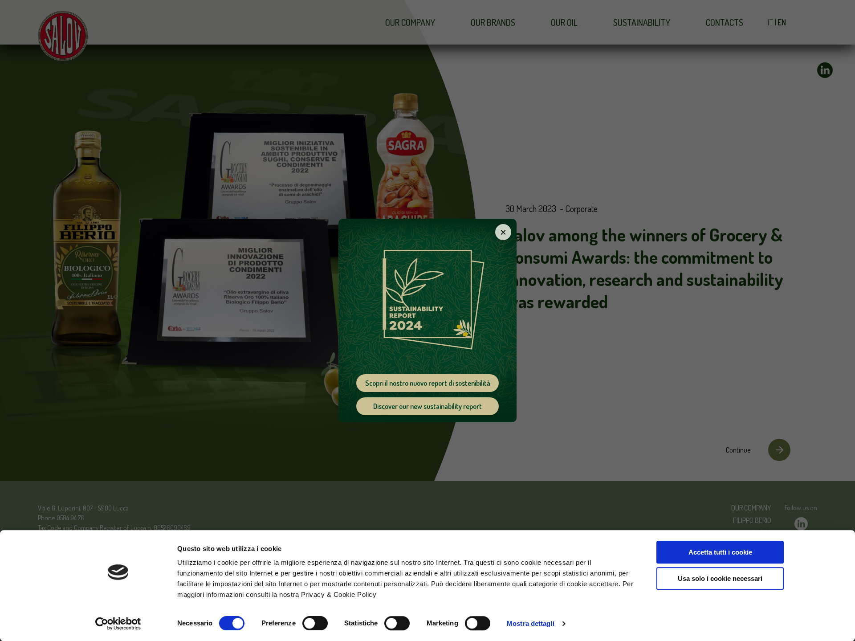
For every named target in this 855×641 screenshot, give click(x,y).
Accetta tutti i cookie (720, 552)
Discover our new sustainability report (427, 406)
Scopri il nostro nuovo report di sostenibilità (427, 383)
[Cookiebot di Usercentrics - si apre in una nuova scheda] (118, 623)
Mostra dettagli (530, 623)
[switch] (315, 623)
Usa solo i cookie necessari (720, 578)
